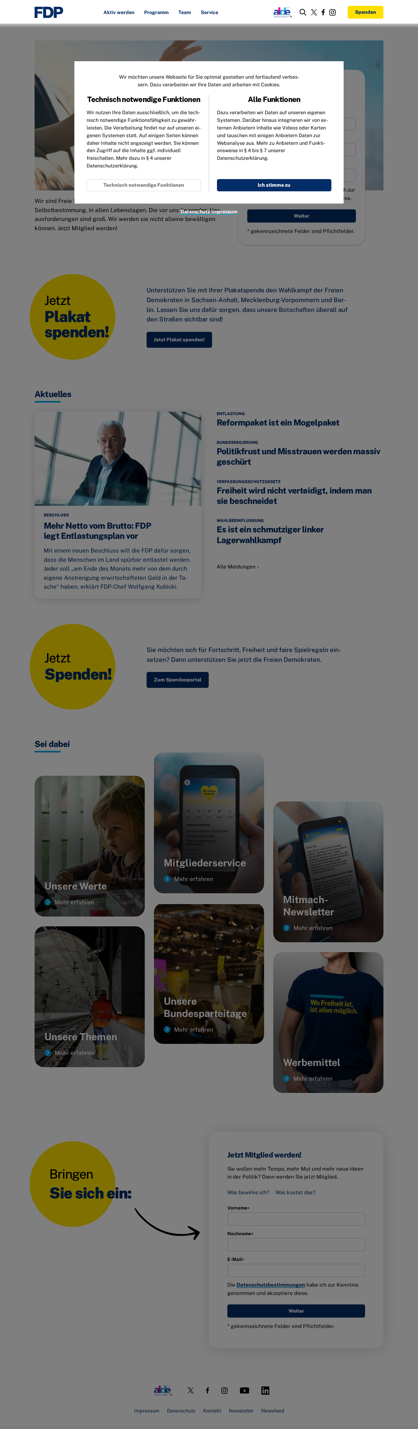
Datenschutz (195, 212)
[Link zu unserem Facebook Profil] (323, 12)
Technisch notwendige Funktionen (143, 185)
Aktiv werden (118, 12)
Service (209, 12)
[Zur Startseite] (49, 12)
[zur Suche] (303, 12)
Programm (156, 12)
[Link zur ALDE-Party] (281, 12)
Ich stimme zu (274, 185)
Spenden (365, 12)
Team (184, 12)
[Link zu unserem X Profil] (314, 12)
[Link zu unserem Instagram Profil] (332, 12)
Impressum (224, 212)
